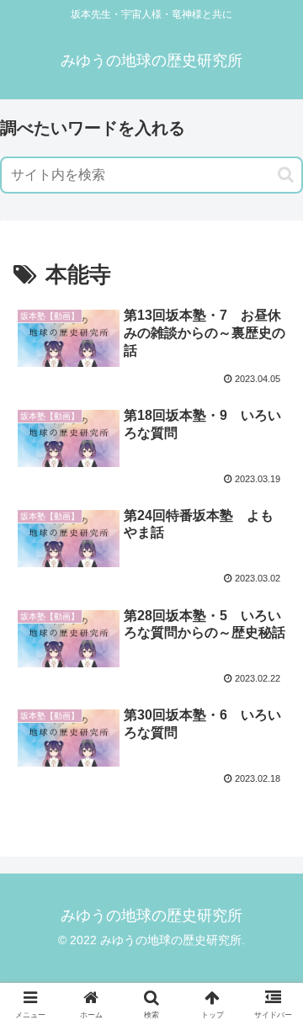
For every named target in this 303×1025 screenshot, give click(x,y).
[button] (285, 174)
